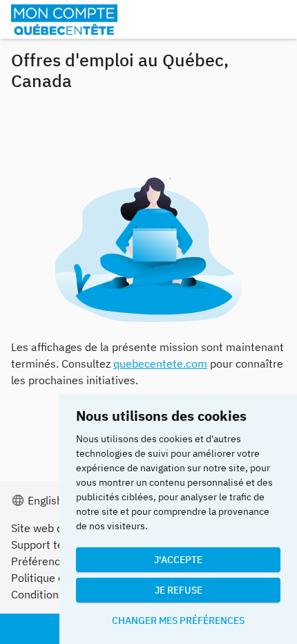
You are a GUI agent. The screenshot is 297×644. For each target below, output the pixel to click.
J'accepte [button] (178, 559)
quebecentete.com (160, 363)
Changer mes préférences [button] (178, 620)
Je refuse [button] (178, 590)
